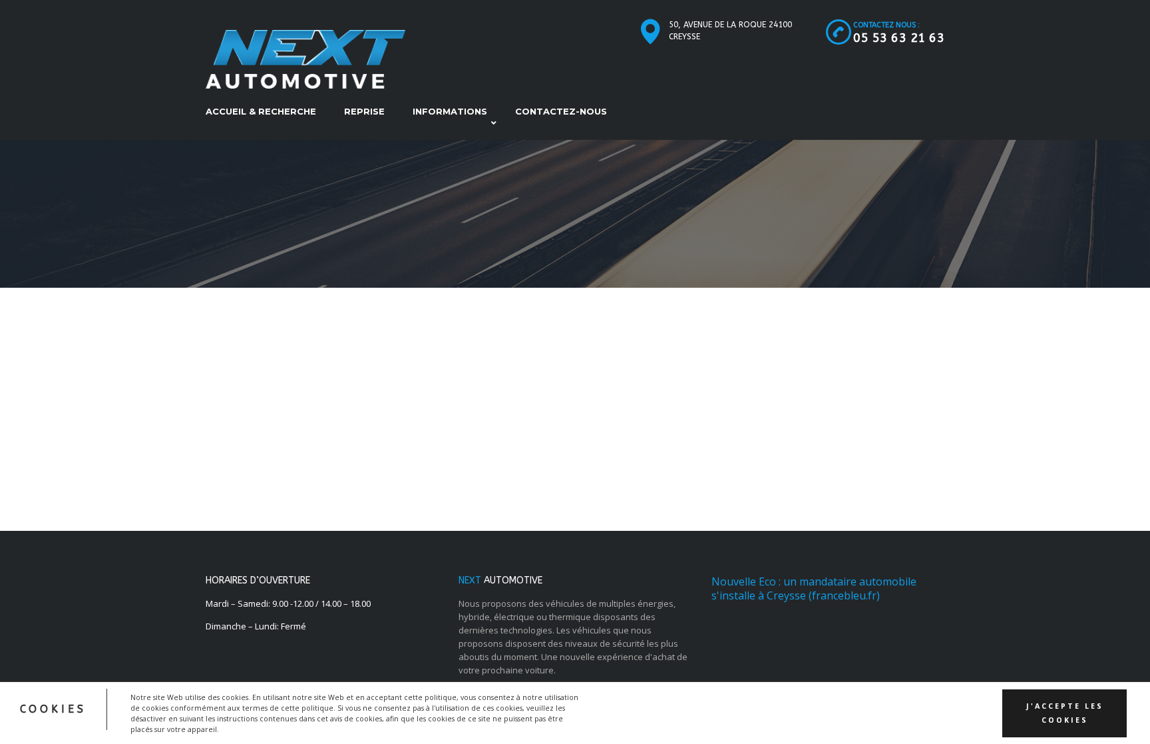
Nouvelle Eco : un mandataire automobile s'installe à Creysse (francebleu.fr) (813, 588)
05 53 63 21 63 (898, 38)
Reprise (364, 111)
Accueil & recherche (261, 111)
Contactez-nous (561, 111)
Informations (450, 111)
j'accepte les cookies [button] (1064, 713)
